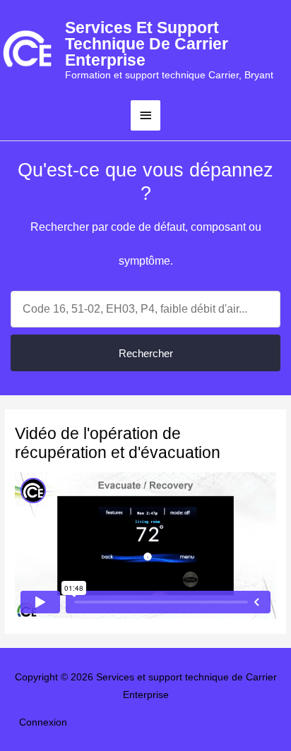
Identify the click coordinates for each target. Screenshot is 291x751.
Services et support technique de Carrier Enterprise (146, 43)
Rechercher (146, 353)
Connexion (43, 722)
